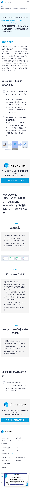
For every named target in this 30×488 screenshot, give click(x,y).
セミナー (18, 451)
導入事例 (18, 438)
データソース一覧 (6, 441)
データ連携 (15, 17)
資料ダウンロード (6, 454)
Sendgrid (21, 17)
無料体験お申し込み (21, 458)
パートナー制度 (5, 463)
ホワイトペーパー (6, 458)
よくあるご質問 (5, 448)
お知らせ (18, 448)
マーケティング (4, 17)
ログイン (3, 468)
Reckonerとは (5, 438)
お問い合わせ (5, 461)
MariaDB (26, 17)
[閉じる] (28, 473)
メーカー (11, 17)
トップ (2, 6)
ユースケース (8, 6)
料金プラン (4, 444)
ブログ (3, 451)
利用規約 (18, 461)
